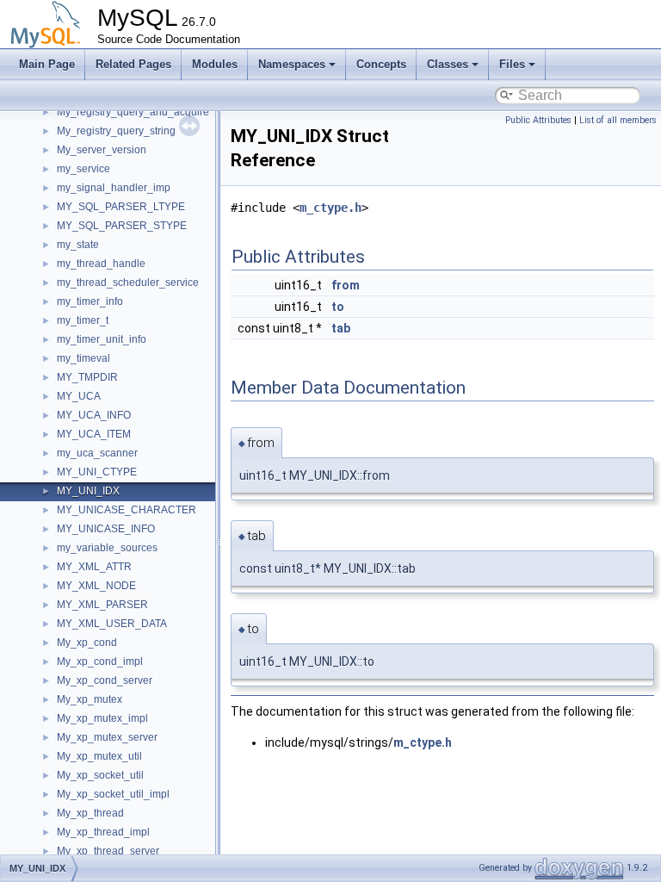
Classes (447, 64)
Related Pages (133, 64)
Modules (215, 64)
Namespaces (291, 64)
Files (512, 64)
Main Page (47, 64)
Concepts (381, 64)
